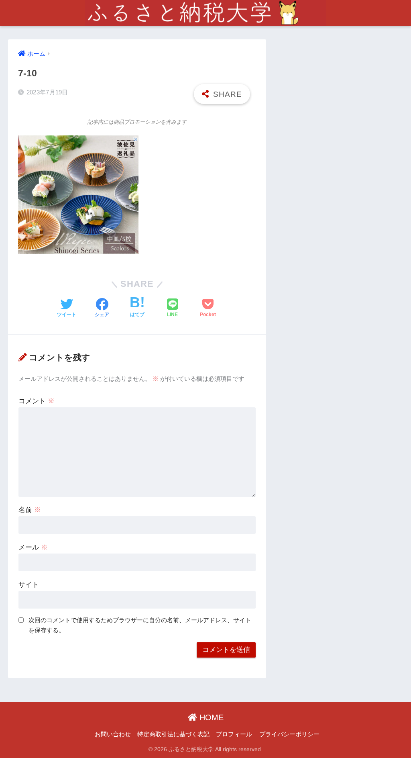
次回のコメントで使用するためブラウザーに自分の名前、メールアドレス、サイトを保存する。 (139, 625)
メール (33, 547)
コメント (36, 401)
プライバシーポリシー (289, 734)
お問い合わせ (113, 734)
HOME (210, 717)
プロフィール (234, 734)
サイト (28, 584)
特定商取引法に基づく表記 (173, 734)
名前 (29, 510)
